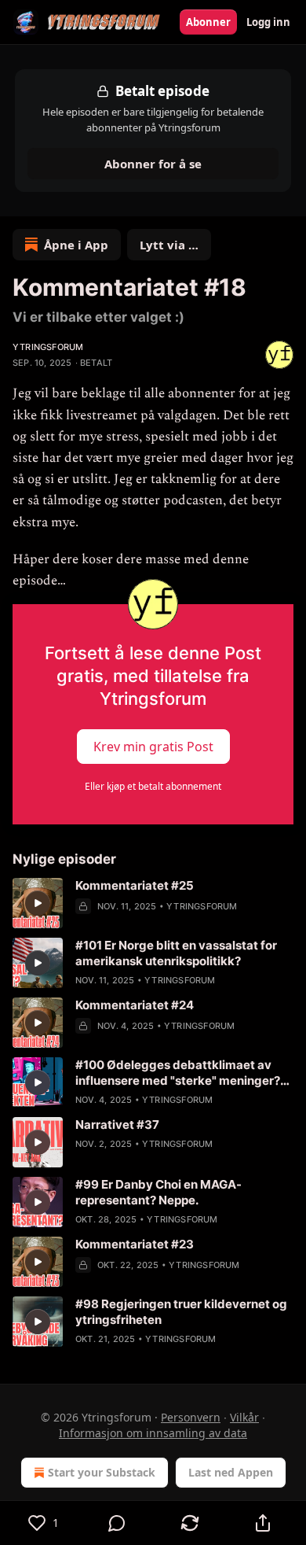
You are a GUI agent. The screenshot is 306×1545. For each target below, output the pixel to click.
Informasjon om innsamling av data (153, 1432)
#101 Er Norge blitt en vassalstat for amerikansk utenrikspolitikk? (176, 953)
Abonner (208, 22)
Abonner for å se (153, 163)
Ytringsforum (48, 346)
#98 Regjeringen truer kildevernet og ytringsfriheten (181, 1311)
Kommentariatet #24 (134, 1004)
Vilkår (244, 1417)
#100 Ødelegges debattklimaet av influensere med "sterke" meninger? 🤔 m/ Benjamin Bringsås (177, 1073)
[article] (153, 903)
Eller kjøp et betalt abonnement (153, 786)
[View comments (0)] (116, 1523)
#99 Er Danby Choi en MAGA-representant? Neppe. (158, 1192)
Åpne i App (76, 245)
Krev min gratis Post (153, 746)
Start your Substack (101, 1472)
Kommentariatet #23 (134, 1244)
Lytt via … (169, 245)
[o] (37, 903)
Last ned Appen (230, 1472)
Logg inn (268, 22)
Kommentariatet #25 (134, 885)
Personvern (190, 1417)
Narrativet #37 (117, 1124)
